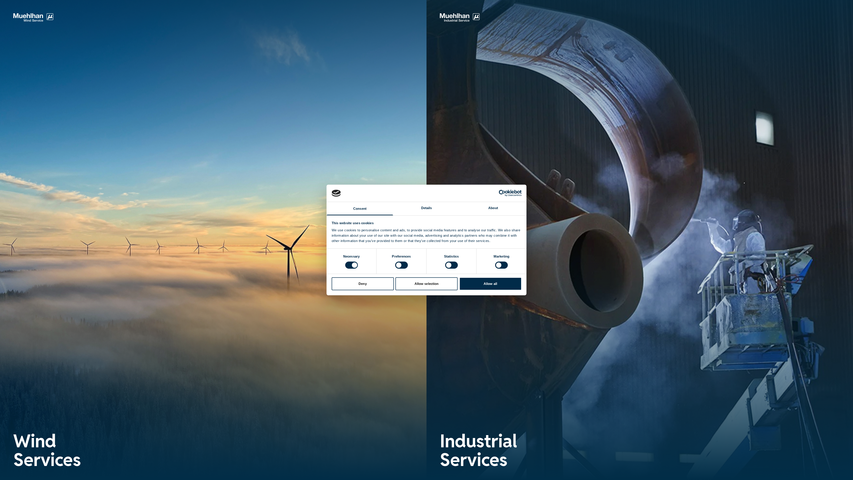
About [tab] (493, 208)
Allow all (490, 284)
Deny (363, 284)
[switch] (401, 265)
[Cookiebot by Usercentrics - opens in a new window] (502, 193)
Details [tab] (426, 208)
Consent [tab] (360, 208)
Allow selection (427, 284)
